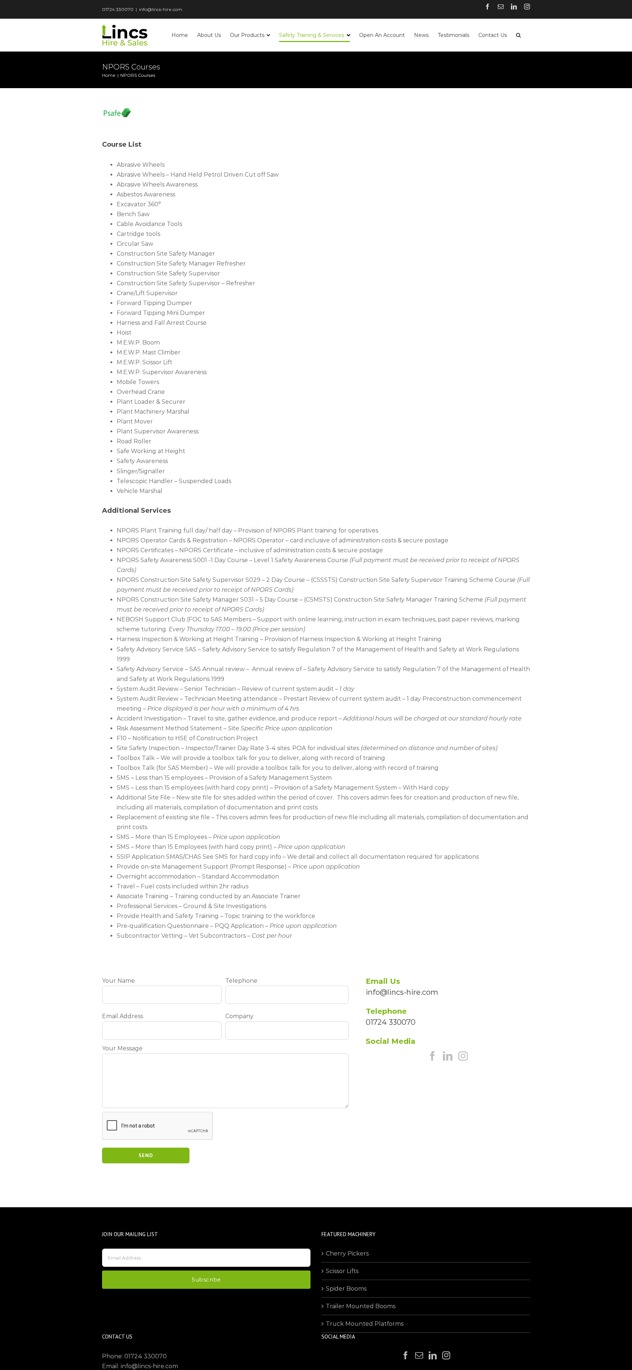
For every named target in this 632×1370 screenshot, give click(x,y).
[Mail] (419, 1355)
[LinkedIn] (447, 1056)
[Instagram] (463, 1056)
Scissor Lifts (342, 1271)
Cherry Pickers (347, 1253)
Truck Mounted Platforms (364, 1323)
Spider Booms (346, 1288)
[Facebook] (432, 1056)
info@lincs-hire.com (160, 9)
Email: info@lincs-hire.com (140, 1366)
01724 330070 (117, 9)
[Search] (518, 35)
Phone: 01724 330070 (134, 1356)
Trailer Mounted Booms (360, 1306)
